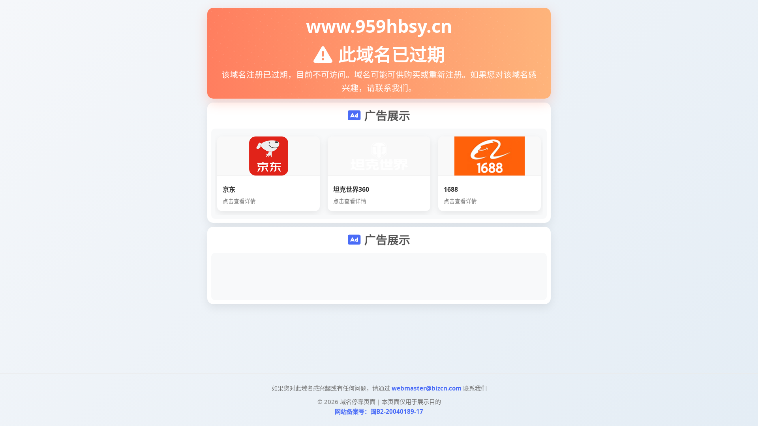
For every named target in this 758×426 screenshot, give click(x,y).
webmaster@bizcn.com (427, 388)
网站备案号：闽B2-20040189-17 (379, 411)
